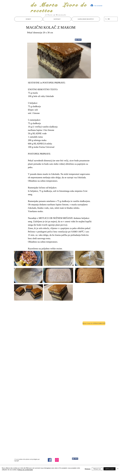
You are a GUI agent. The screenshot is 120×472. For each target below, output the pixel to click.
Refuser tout (97, 469)
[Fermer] (118, 468)
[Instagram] (57, 460)
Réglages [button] (87, 469)
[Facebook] (49, 460)
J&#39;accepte (109, 469)
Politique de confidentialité (25, 470)
